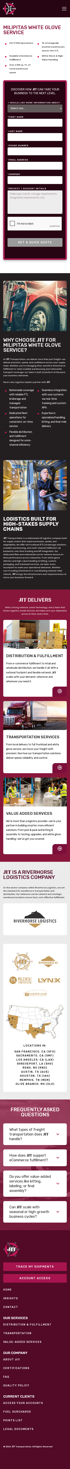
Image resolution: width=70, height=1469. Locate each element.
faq (6, 1377)
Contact (10, 1307)
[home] (9, 8)
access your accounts (23, 1403)
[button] (63, 8)
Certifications (16, 1368)
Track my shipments (35, 1266)
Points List (13, 1420)
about (11, 1359)
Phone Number (18, 145)
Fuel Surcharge (17, 1411)
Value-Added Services (22, 1342)
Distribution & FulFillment (27, 1324)
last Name (15, 131)
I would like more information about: (34, 102)
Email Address (18, 160)
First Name (16, 117)
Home (7, 1289)
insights (10, 1298)
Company (14, 174)
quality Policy (16, 1385)
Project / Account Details (27, 188)
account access (35, 1278)
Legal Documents (18, 1429)
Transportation (17, 1333)
